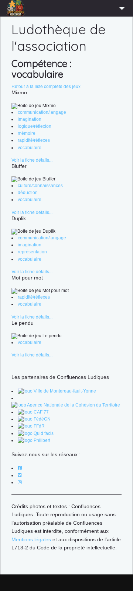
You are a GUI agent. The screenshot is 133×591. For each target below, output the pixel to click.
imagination (29, 119)
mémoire (26, 133)
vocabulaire (29, 147)
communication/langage (42, 112)
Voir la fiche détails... (31, 159)
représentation (32, 251)
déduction (28, 192)
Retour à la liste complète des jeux (46, 86)
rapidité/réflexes (34, 140)
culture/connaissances (40, 185)
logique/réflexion (34, 126)
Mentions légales (31, 539)
